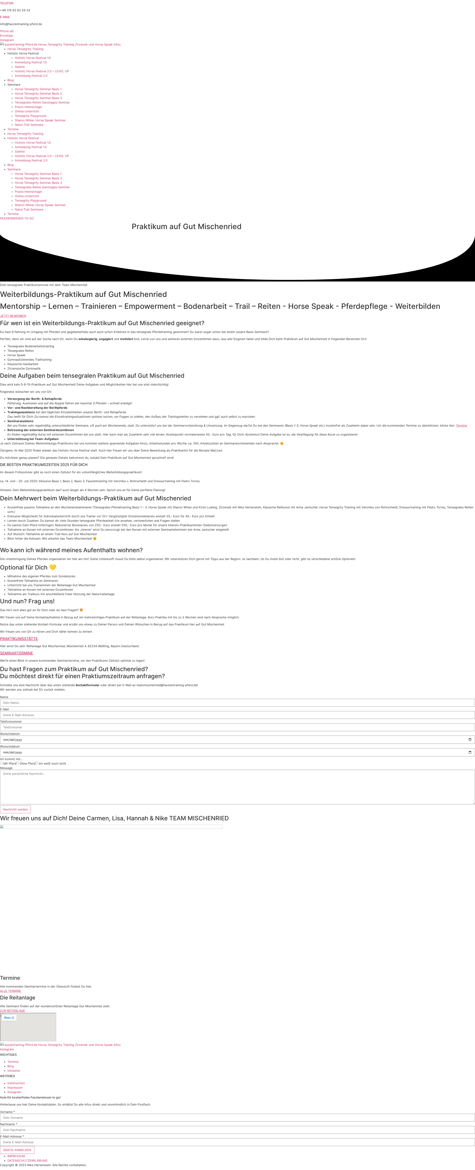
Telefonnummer (11, 721)
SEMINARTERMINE (16, 653)
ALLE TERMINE (10, 991)
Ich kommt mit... (11, 759)
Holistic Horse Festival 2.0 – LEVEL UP (42, 71)
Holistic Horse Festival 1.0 (33, 58)
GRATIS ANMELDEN (17, 1150)
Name (4, 696)
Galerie (20, 67)
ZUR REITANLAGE (12, 1010)
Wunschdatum (10, 733)
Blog (10, 80)
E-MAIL (5, 17)
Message (6, 767)
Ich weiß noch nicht (52, 763)
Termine (13, 129)
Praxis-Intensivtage (28, 107)
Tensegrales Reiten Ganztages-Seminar (42, 102)
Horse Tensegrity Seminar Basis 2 (38, 93)
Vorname (7, 1111)
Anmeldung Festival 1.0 (31, 62)
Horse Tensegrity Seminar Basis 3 (38, 98)
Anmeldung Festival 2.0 (31, 75)
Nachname (8, 1124)
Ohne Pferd (27, 763)
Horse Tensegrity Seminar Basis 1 (38, 89)
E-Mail (4, 709)
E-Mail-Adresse (12, 1136)
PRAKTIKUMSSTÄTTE (19, 638)
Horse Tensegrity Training (25, 49)
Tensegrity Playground (30, 116)
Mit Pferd (9, 763)
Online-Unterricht (27, 111)
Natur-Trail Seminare (29, 125)
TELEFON (6, 3)
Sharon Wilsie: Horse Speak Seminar (40, 120)
